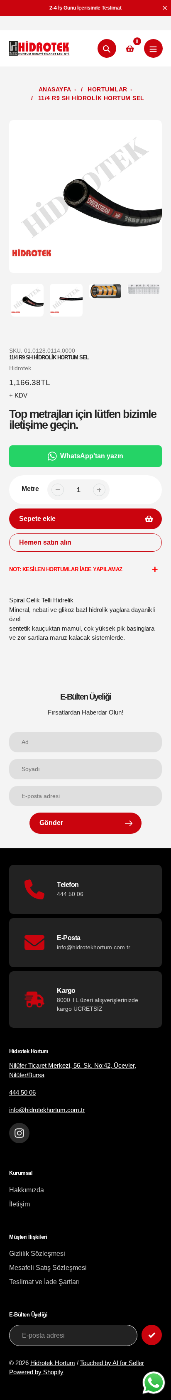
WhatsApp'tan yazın (91, 455)
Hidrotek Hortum (52, 1362)
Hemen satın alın (45, 542)
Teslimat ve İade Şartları (44, 1281)
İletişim (19, 1204)
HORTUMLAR (107, 89)
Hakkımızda (26, 1190)
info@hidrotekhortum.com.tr (47, 1109)
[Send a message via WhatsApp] (154, 1383)
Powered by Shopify (36, 1371)
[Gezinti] (153, 48)
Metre (30, 488)
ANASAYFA (55, 89)
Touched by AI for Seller (112, 1362)
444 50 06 (22, 1092)
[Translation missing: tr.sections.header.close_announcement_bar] (165, 8)
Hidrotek (20, 368)
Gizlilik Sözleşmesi (37, 1253)
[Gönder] (152, 1335)
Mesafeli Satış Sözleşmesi (48, 1267)
